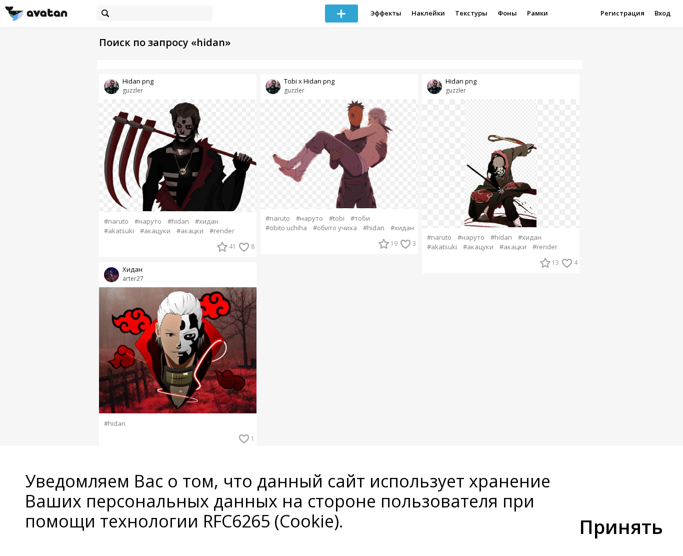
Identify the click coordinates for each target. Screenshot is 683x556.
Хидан (132, 269)
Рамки (537, 13)
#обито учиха (335, 228)
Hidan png (138, 81)
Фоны (507, 13)
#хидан (206, 221)
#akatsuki (119, 231)
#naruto (116, 221)
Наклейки (428, 13)
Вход (662, 13)
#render (222, 231)
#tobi (336, 218)
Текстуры (471, 13)
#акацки (190, 231)
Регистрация (622, 13)
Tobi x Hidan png (309, 81)
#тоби (360, 218)
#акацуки (155, 231)
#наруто (148, 221)
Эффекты (386, 13)
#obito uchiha (286, 228)
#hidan (178, 221)
